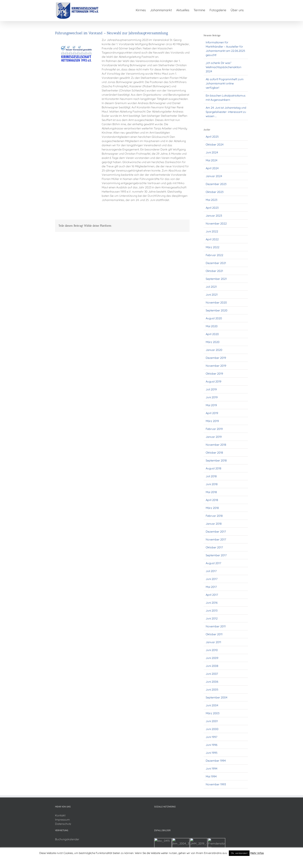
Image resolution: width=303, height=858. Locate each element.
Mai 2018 (211, 492)
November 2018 (216, 444)
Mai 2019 (211, 405)
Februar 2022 (214, 255)
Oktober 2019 (214, 373)
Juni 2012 (212, 618)
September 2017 (216, 555)
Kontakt (60, 815)
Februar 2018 (214, 515)
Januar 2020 (214, 350)
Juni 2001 (212, 721)
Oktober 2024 (214, 144)
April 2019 (212, 413)
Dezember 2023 (216, 184)
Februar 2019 (214, 429)
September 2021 (216, 278)
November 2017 (216, 539)
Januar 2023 (214, 215)
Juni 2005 (212, 689)
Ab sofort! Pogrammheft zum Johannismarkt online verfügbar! (225, 83)
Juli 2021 (211, 286)
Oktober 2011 (214, 634)
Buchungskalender (67, 839)
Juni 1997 (211, 737)
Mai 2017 (211, 587)
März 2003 (212, 713)
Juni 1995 (211, 752)
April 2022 (212, 239)
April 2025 (212, 136)
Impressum (62, 819)
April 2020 (212, 334)
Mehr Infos (257, 853)
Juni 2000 (212, 729)
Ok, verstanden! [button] (239, 853)
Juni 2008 (212, 666)
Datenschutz (63, 824)
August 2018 (213, 468)
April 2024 (212, 168)
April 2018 (212, 500)
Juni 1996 (211, 745)
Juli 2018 (211, 476)
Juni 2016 (212, 602)
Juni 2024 (212, 152)
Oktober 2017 (214, 547)
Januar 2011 (213, 642)
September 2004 (216, 697)
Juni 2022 (212, 231)
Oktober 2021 (214, 271)
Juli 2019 (211, 389)
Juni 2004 (212, 705)
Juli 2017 (211, 571)
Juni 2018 (212, 484)
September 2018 (216, 460)
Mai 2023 (211, 200)
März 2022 (212, 247)
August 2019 (213, 381)
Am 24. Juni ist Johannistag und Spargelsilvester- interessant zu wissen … (226, 112)
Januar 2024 (214, 176)
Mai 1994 (211, 776)
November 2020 (216, 302)
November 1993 (216, 784)
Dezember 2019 (216, 357)
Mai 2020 (212, 326)
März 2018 (212, 508)
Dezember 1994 (216, 760)
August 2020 (214, 318)
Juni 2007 (212, 673)
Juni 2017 (211, 579)
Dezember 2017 (216, 531)
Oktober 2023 (214, 192)
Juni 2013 (211, 610)
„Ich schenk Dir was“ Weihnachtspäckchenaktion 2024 (223, 67)
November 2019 (216, 365)
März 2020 (213, 342)
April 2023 (212, 207)
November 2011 (216, 626)
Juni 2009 (212, 658)
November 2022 (216, 223)
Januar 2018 (214, 523)
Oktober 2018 (214, 452)
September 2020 (216, 310)
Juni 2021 (212, 294)
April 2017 (212, 594)
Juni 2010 (212, 650)
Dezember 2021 (216, 263)
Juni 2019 (212, 397)
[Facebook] (155, 815)
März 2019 (212, 421)
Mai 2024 (211, 160)
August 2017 (213, 563)
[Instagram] (160, 815)
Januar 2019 (214, 436)
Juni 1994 (211, 768)
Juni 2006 (212, 681)
